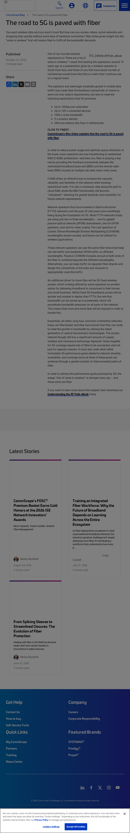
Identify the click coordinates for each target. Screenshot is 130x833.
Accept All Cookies (76, 826)
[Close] (124, 813)
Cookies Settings (51, 826)
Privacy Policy (41, 819)
